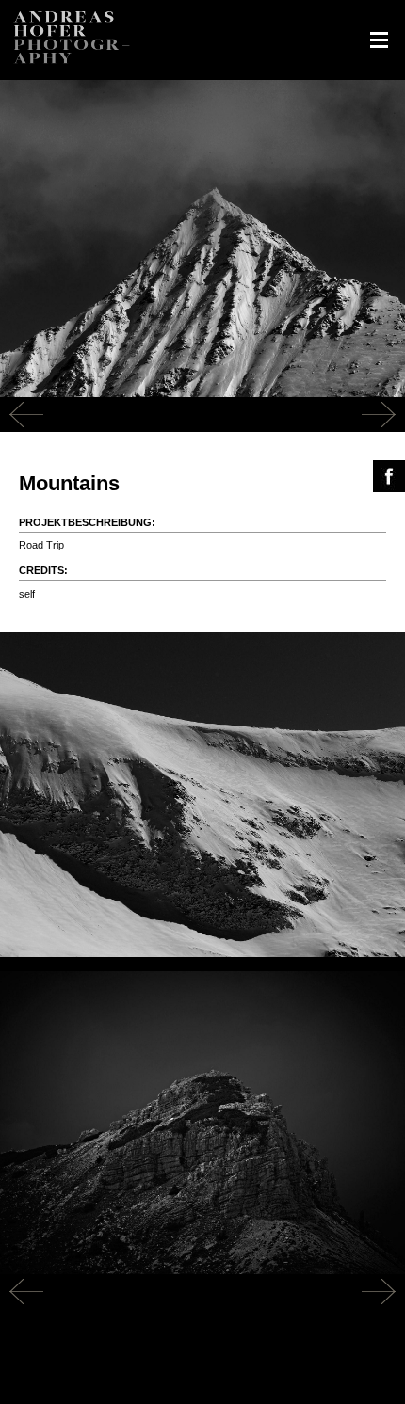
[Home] (70, 72)
